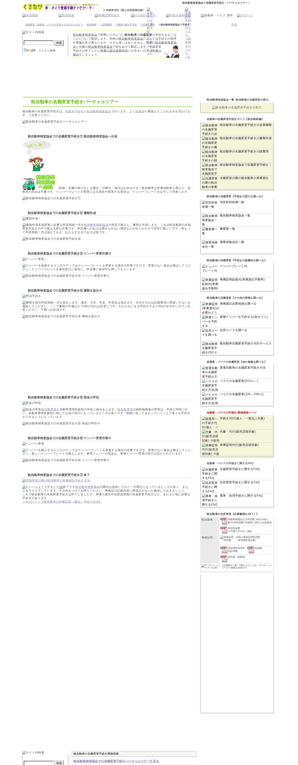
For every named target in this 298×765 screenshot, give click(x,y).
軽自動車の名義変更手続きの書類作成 (246, 138)
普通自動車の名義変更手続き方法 (243, 367)
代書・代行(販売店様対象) (238, 431)
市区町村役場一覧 (232, 202)
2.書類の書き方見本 (126, 24)
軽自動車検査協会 (85, 34)
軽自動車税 (49, 409)
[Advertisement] (70, 353)
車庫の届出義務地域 (114, 50)
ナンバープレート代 (233, 266)
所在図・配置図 (236, 557)
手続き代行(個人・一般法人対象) (242, 418)
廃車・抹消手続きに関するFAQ (241, 495)
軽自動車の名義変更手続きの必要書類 (246, 124)
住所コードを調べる (233, 330)
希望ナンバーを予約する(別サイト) (244, 316)
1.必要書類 (106, 24)
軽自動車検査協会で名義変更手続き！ (246, 164)
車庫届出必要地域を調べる (238, 303)
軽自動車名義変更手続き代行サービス (246, 343)
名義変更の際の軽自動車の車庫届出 (244, 178)
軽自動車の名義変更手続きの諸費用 (244, 151)
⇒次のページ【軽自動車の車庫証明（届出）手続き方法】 (62, 501)
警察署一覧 (227, 228)
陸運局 (69, 111)
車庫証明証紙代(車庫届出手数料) (242, 279)
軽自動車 (91, 24)
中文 (234, 24)
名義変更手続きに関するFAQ (240, 469)
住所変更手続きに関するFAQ (240, 482)
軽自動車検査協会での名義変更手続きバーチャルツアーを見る (116, 761)
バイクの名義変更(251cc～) (239, 380)
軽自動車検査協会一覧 (235, 215)
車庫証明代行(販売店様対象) (239, 445)
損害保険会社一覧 (232, 242)
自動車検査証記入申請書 (248, 519)
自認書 (258, 548)
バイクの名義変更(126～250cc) (242, 394)
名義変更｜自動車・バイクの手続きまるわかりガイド (54, 24)
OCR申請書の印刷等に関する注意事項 (251, 522)
